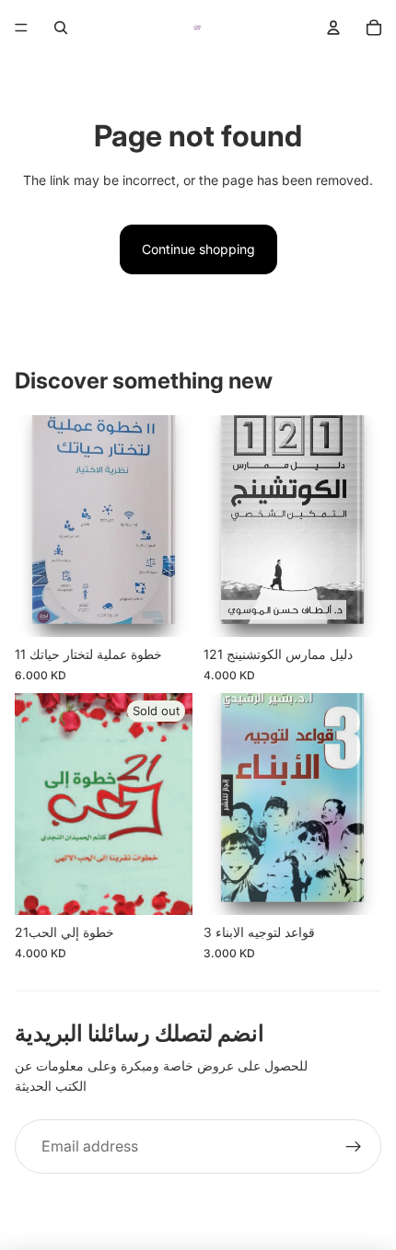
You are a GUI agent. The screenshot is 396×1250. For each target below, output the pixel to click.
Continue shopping (198, 249)
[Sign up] (353, 1147)
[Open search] (61, 27)
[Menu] (21, 27)
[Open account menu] (333, 27)
